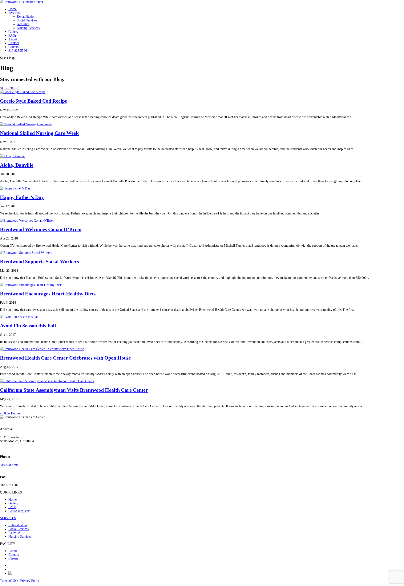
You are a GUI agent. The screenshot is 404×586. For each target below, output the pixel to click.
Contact (13, 43)
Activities (23, 24)
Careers (13, 47)
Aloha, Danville (16, 165)
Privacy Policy (30, 580)
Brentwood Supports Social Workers (39, 261)
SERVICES (8, 518)
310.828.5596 (17, 50)
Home (12, 9)
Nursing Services (28, 28)
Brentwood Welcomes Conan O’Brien (40, 229)
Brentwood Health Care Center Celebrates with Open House (65, 358)
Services (14, 13)
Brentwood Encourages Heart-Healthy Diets (48, 293)
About (12, 39)
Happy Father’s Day (22, 197)
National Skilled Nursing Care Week (39, 133)
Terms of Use (9, 580)
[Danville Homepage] (21, 2)
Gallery (13, 31)
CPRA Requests (19, 511)
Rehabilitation (26, 16)
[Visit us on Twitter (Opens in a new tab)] (10, 573)
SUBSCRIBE (9, 88)
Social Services (27, 20)
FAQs (12, 35)
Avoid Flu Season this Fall (28, 325)
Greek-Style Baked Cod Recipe (33, 101)
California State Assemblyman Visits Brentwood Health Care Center (74, 390)
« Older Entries (10, 413)
